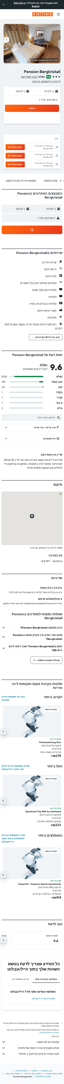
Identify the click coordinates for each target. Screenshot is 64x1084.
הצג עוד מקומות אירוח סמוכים (13, 698)
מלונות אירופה (21, 1070)
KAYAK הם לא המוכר (47, 1042)
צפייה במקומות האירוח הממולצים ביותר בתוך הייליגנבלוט (13, 838)
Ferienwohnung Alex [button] (50, 742)
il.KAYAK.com (46, 1070)
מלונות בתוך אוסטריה (53, 1073)
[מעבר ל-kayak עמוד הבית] (42, 14)
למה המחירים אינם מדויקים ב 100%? (39, 1053)
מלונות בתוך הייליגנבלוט (43, 998)
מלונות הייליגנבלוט (43, 1076)
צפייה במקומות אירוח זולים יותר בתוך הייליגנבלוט (16, 767)
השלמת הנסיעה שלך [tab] (46, 979)
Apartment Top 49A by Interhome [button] (43, 811)
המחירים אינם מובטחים (49, 1032)
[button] (3, 4)
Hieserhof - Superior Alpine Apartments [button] (39, 884)
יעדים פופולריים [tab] (21, 979)
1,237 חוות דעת (29, 76)
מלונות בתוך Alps (13, 1073)
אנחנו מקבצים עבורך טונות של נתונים (38, 1048)
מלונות (34, 1070)
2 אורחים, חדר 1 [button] (48, 99)
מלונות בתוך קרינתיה (32, 1073)
